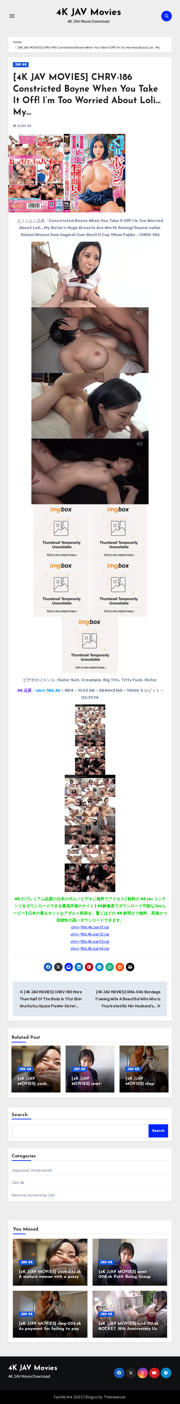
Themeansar (114, 1397)
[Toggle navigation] (12, 16)
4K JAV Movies (88, 12)
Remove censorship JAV (33, 1195)
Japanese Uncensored (32, 1170)
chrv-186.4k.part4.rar (90, 948)
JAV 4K (21, 65)
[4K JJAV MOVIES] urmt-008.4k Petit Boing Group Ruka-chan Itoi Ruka (124, 1277)
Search (20, 1115)
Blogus (91, 1397)
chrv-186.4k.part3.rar (90, 941)
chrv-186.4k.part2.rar (90, 934)
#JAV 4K (24, 126)
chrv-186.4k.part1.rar (90, 927)
